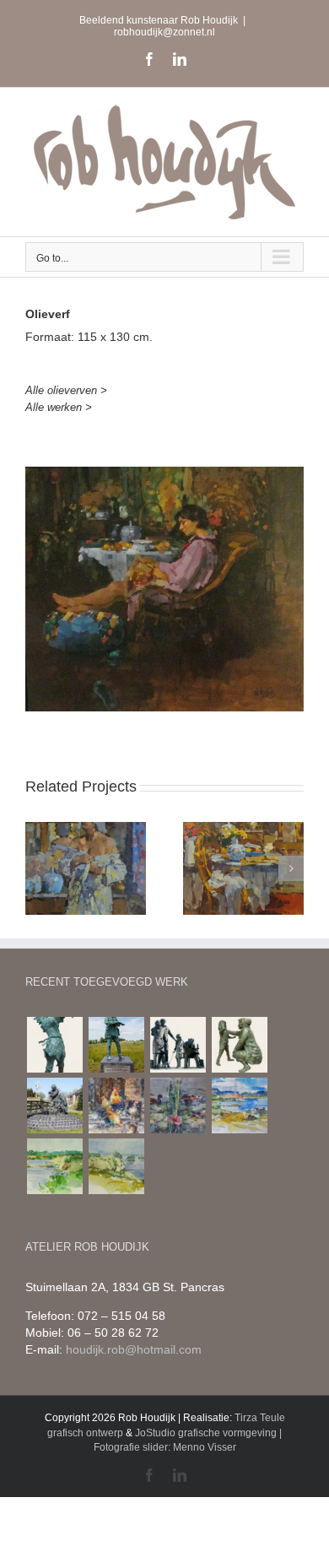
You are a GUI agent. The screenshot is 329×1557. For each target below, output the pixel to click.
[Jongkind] (116, 1044)
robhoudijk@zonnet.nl (164, 32)
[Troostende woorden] (239, 1044)
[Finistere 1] (54, 1166)
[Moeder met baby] (54, 1044)
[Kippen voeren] (54, 1105)
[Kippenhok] (116, 1105)
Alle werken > (58, 407)
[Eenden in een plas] (177, 1105)
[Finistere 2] (116, 1166)
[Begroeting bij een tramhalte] (177, 1044)
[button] (38, 868)
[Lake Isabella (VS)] (239, 1105)
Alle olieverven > (66, 390)
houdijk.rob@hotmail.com (134, 1349)
